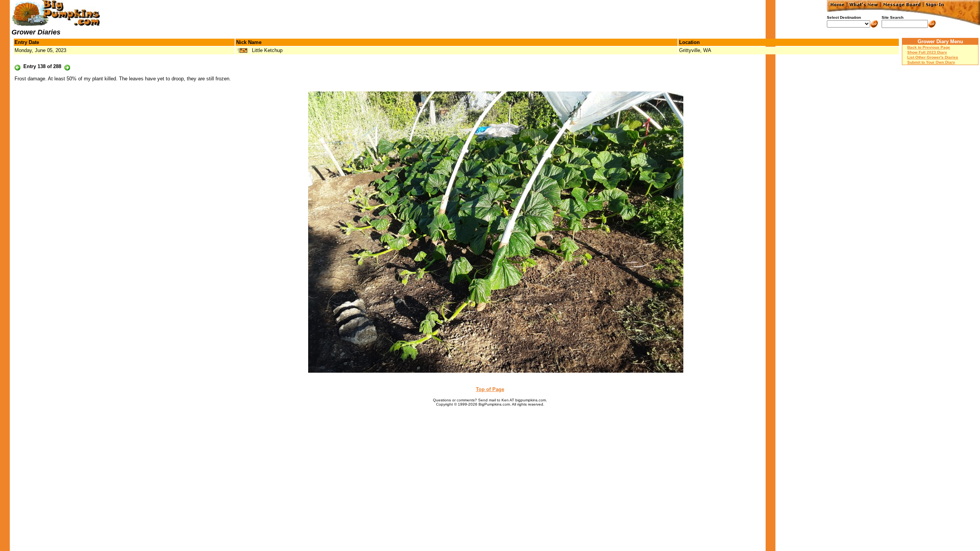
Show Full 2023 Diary (927, 52)
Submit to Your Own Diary (931, 62)
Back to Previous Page (928, 47)
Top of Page (490, 389)
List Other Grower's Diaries (932, 57)
